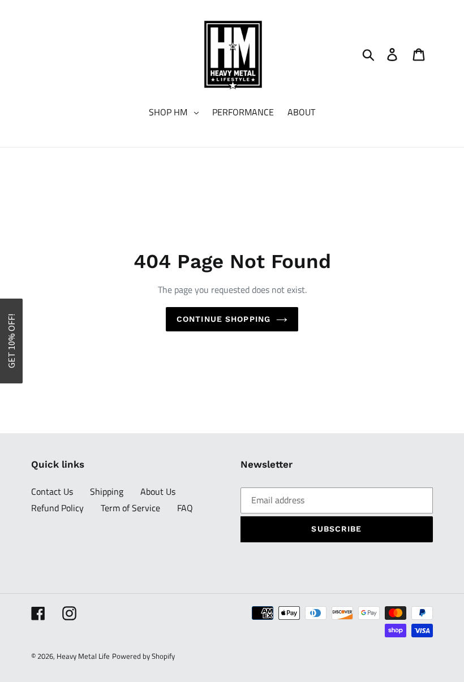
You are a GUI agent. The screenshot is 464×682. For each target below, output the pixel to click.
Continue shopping (223, 318)
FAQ (185, 508)
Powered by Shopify (143, 656)
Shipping (106, 491)
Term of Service (130, 508)
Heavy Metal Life (83, 656)
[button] (11, 341)
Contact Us (52, 491)
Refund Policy (57, 508)
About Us (157, 491)
